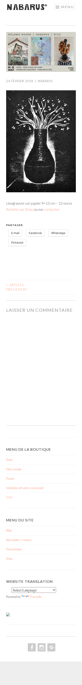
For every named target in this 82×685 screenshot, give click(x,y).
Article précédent (16, 287)
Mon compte (13, 469)
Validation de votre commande (25, 488)
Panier (10, 478)
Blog (8, 530)
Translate (35, 597)
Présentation (14, 549)
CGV (9, 497)
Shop (9, 459)
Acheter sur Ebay (19, 209)
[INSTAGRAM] (41, 647)
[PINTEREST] (50, 647)
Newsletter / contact (18, 540)
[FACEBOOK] (31, 647)
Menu (67, 7)
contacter (51, 209)
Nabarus (45, 81)
